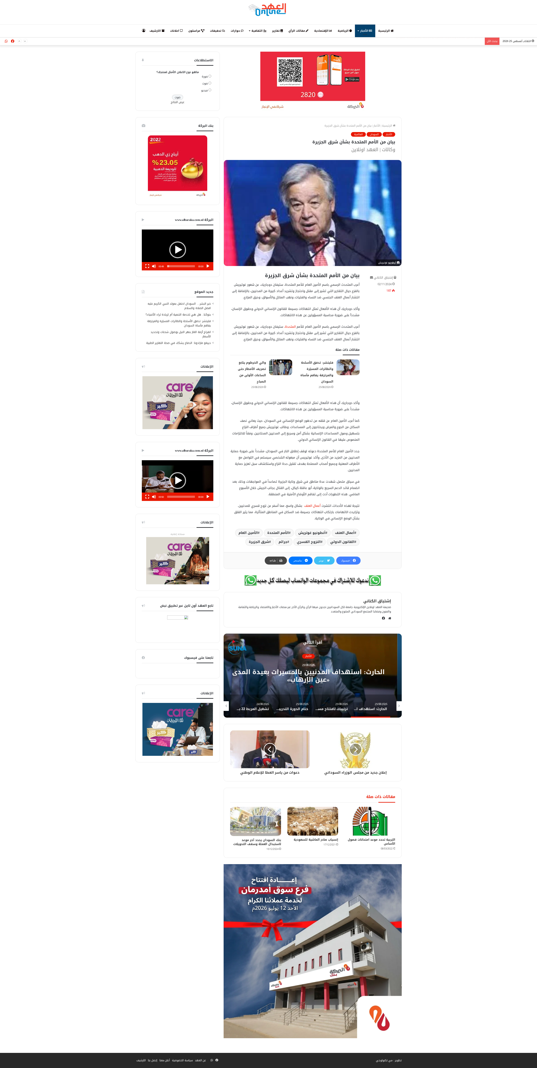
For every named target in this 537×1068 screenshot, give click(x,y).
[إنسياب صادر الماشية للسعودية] (312, 821)
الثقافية (257, 30)
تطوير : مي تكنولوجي (389, 1060)
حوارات (236, 30)
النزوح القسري (309, 542)
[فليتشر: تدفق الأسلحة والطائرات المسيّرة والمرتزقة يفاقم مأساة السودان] (348, 367)
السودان (374, 134)
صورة (205, 76)
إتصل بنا (152, 1060)
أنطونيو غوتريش (312, 532)
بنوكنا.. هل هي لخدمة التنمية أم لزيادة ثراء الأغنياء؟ (178, 314)
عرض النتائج (177, 102)
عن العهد (200, 1060)
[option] (256, 676)
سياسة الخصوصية (182, 1060)
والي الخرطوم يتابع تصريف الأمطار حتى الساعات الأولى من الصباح (444, 41)
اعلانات (175, 30)
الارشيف (156, 30)
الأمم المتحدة (278, 532)
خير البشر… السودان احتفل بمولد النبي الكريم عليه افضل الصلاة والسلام (179, 306)
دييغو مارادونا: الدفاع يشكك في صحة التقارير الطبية (178, 343)
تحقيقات (216, 30)
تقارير (276, 30)
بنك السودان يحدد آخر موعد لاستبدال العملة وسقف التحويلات (257, 842)
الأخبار (364, 30)
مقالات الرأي (297, 30)
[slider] (181, 266)
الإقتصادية (321, 30)
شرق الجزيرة (259, 542)
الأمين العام (248, 532)
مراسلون (194, 30)
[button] (177, 249)
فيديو (204, 90)
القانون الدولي (342, 542)
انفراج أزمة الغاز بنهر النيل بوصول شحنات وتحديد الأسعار (181, 334)
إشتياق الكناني (383, 277)
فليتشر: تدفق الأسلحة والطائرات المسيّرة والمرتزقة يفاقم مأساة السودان (179, 323)
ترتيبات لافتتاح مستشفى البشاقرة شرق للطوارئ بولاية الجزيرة (256, 675)
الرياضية (343, 30)
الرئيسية (384, 30)
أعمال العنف (312, 506)
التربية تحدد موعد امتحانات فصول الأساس (371, 842)
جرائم (283, 542)
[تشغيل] (208, 266)
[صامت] (154, 266)
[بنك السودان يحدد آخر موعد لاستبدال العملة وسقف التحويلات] (255, 821)
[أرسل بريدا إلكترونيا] (371, 277)
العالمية (358, 134)
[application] (177, 249)
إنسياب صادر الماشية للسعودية (316, 840)
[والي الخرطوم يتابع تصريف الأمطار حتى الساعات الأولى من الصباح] (280, 367)
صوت (205, 83)
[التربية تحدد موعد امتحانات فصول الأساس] (369, 821)
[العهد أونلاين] (268, 9)
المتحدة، (290, 327)
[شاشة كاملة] (147, 266)
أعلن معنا (164, 1060)
